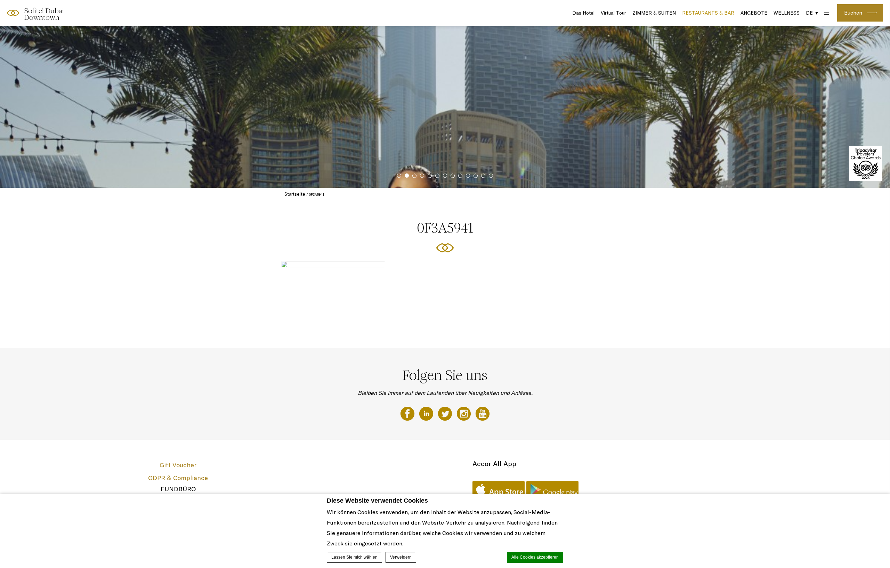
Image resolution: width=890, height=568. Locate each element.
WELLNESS (787, 13)
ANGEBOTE (754, 13)
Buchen (853, 12)
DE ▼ (812, 13)
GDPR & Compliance (178, 478)
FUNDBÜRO (178, 489)
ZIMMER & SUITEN (654, 13)
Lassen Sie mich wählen (354, 557)
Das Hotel (583, 13)
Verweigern (401, 557)
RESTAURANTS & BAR (708, 13)
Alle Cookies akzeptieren (535, 557)
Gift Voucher (178, 465)
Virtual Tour (613, 13)
